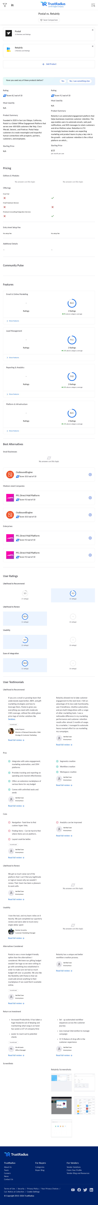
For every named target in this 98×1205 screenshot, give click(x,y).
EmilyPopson (19, 729)
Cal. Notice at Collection (14, 1192)
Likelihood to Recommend (13, 584)
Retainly (19, 48)
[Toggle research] (12, 5)
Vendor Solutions (74, 1167)
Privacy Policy (33, 1189)
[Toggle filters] (5, 5)
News (6, 1176)
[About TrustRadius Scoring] (5, 96)
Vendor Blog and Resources (78, 1173)
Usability (6, 630)
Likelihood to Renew (11, 607)
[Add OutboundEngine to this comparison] (90, 474)
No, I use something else (80, 81)
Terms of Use (9, 1189)
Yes (63, 81)
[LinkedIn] (91, 1190)
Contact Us (8, 1179)
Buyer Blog (39, 1170)
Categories (39, 1167)
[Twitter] (85, 1190)
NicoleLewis (19, 1047)
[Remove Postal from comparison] (92, 30)
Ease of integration (11, 654)
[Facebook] (79, 1190)
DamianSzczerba (21, 930)
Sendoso (11, 719)
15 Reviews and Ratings (23, 34)
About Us (7, 1167)
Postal (18, 31)
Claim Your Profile (74, 1170)
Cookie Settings (33, 1192)
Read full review (15, 740)
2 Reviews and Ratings (22, 51)
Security (21, 1189)
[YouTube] (73, 1190)
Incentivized (13, 724)
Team (6, 1170)
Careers (7, 1173)
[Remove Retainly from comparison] (92, 46)
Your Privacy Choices (49, 1189)
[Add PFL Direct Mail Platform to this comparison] (90, 497)
